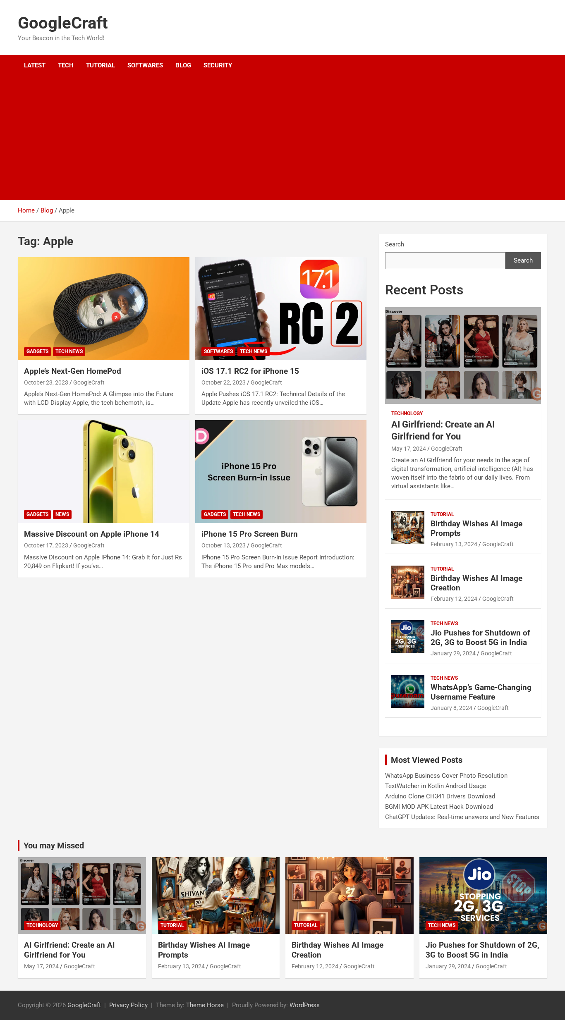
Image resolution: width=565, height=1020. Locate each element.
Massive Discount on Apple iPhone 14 (91, 534)
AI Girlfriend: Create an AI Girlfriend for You (69, 950)
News (62, 514)
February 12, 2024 (454, 598)
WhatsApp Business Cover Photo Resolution (446, 775)
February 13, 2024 (454, 544)
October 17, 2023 (46, 545)
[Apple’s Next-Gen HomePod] (103, 309)
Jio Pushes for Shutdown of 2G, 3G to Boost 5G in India (480, 637)
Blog (183, 65)
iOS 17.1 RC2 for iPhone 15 (250, 371)
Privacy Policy (128, 1005)
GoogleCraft (63, 23)
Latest (34, 65)
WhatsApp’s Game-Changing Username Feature (481, 692)
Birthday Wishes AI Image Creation (476, 582)
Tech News (69, 351)
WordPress (305, 1005)
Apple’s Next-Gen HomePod (72, 371)
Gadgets (37, 351)
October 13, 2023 (223, 545)
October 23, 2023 (46, 382)
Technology (407, 413)
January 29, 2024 (453, 653)
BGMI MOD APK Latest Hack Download (439, 806)
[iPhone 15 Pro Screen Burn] (280, 471)
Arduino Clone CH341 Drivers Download (440, 796)
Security (217, 65)
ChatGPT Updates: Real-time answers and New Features (462, 817)
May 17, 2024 (408, 448)
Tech (66, 65)
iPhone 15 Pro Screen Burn (249, 534)
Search (394, 244)
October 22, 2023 (223, 382)
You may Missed (54, 845)
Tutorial (100, 65)
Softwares (145, 65)
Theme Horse (205, 1005)
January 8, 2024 (451, 708)
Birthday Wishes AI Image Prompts (476, 528)
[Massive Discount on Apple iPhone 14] (103, 471)
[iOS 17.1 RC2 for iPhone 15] (280, 309)
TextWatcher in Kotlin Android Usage (435, 786)
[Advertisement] (271, 138)
